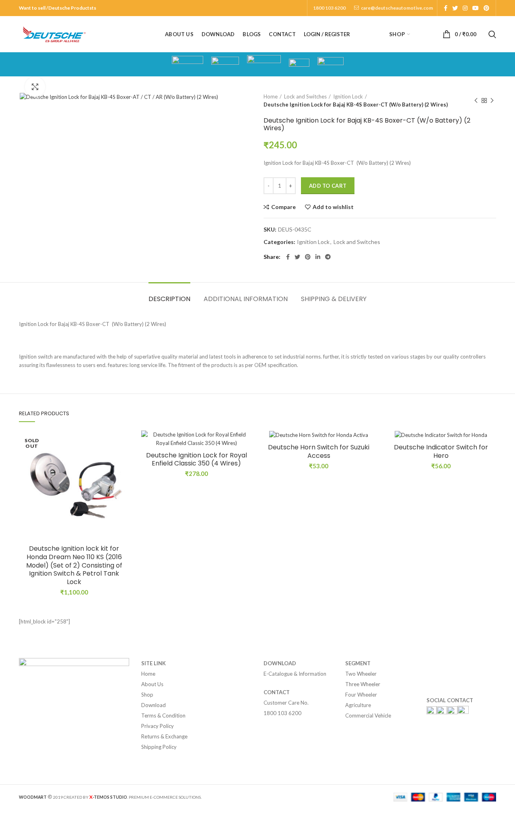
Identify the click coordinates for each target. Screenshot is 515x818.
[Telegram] (328, 257)
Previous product (476, 100)
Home (271, 96)
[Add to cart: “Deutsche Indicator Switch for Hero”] (490, 462)
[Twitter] (455, 8)
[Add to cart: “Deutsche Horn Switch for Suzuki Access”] (368, 462)
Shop (147, 694)
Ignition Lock (348, 96)
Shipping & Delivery (334, 298)
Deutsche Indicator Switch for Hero (441, 451)
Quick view (123, 480)
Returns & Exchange (164, 736)
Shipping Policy (159, 747)
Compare (283, 207)
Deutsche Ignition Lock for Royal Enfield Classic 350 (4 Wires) (196, 459)
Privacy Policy (157, 726)
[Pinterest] (486, 8)
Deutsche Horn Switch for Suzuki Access (318, 451)
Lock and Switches (305, 96)
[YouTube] (475, 8)
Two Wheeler (361, 673)
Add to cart (327, 185)
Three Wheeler (362, 684)
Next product (492, 100)
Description (169, 298)
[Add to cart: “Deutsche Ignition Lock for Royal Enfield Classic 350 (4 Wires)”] (245, 462)
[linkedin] (318, 257)
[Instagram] (465, 8)
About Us (152, 684)
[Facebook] (445, 8)
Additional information (246, 298)
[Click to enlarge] (35, 87)
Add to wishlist (333, 207)
